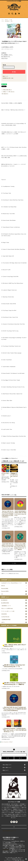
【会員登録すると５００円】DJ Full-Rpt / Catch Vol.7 (14, 475)
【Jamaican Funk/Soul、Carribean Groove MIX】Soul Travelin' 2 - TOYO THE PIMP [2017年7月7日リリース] (15, 730)
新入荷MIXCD (7, 21)
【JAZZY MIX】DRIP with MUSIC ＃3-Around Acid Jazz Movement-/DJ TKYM (8, 545)
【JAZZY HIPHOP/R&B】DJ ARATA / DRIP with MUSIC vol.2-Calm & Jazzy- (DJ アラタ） (20, 513)
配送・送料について (19, 857)
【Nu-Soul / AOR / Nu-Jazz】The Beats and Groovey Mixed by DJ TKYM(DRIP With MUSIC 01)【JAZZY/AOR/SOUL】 (8, 514)
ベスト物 (10, 19)
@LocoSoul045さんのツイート (9, 830)
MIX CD (6, 19)
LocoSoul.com (6, 849)
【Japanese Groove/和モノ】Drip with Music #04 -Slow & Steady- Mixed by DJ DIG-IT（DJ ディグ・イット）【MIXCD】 (20, 546)
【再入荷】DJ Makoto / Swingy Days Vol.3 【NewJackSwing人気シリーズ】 (14, 665)
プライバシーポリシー (7, 860)
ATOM (23, 860)
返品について (5, 76)
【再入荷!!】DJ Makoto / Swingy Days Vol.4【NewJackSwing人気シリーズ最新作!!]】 (15, 683)
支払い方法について (11, 857)
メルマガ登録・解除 (15, 860)
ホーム (3, 19)
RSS (20, 860)
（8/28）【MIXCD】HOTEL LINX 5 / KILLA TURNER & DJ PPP (15, 645)
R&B (11, 21)
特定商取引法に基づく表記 (8, 78)
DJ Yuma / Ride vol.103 (5, 474)
